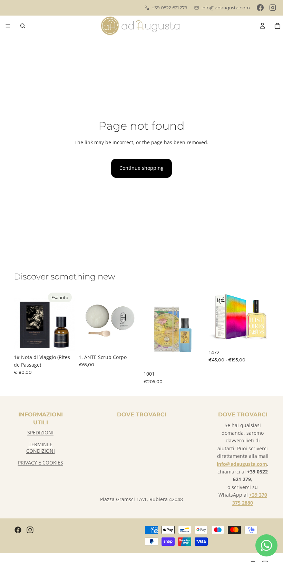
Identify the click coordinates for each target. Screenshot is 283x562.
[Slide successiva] (131, 320)
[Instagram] (272, 7)
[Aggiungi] (129, 340)
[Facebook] (260, 7)
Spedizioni (40, 432)
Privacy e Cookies (40, 462)
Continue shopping (141, 168)
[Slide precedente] (86, 320)
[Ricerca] (22, 26)
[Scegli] (258, 335)
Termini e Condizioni (40, 447)
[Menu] (8, 26)
